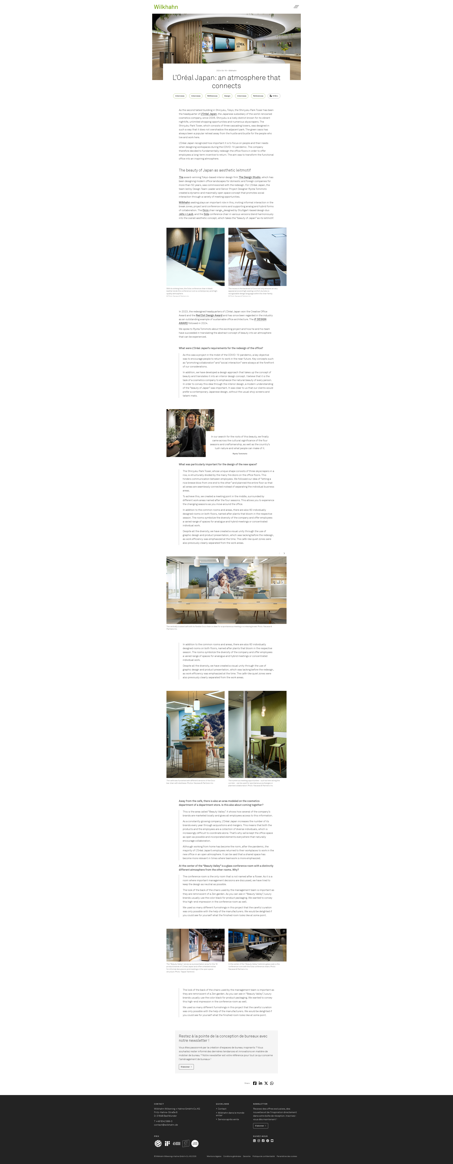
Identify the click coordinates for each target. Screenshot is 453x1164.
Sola (206, 214)
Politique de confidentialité (263, 1156)
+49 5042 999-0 (164, 1121)
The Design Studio (249, 177)
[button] (296, 6)
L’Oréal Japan (209, 114)
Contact (222, 1109)
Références (212, 96)
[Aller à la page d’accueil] (166, 7)
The (181, 177)
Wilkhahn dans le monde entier (230, 1114)
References (258, 96)
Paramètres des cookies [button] (287, 1156)
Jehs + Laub (186, 214)
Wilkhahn (184, 202)
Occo (206, 210)
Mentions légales (214, 1156)
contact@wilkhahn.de (166, 1125)
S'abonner (185, 1067)
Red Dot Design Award (209, 315)
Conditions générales (232, 1156)
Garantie (247, 1156)
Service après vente (228, 1119)
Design (227, 96)
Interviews (179, 96)
